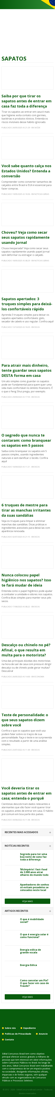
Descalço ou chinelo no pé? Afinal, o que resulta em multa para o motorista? (26, 649)
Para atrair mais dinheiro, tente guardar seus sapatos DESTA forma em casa (26, 370)
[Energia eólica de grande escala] (11, 953)
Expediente (29, 1028)
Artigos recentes (16, 911)
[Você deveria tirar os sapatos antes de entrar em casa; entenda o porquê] (27, 770)
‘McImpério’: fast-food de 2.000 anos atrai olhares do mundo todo (34, 872)
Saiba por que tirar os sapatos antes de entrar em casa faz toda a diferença (26, 101)
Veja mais (27, 901)
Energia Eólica (28, 965)
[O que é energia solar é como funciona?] (11, 938)
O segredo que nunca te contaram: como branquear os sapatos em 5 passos (26, 440)
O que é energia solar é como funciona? (34, 936)
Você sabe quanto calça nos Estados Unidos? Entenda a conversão (26, 170)
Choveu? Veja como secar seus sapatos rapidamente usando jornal (26, 237)
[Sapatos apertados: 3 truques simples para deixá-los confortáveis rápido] (27, 280)
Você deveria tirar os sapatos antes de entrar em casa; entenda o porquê (26, 793)
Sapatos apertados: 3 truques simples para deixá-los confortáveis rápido (27, 303)
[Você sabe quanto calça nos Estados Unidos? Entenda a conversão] (27, 147)
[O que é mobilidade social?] (11, 923)
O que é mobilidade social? (32, 921)
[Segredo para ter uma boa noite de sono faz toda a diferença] (11, 857)
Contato (9, 1039)
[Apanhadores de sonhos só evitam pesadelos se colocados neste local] (11, 888)
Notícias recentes (17, 845)
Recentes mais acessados (21, 832)
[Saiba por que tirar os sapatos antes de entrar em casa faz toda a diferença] (27, 78)
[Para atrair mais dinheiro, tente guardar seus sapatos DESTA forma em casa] (27, 347)
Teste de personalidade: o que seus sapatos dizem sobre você (25, 719)
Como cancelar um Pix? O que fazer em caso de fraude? (34, 983)
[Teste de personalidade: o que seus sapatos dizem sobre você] (27, 696)
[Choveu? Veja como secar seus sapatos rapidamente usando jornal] (27, 214)
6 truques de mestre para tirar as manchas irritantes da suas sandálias (26, 510)
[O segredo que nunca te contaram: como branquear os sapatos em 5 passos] (27, 417)
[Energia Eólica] (11, 968)
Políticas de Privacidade (18, 1033)
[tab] (27, 832)
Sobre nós (10, 1028)
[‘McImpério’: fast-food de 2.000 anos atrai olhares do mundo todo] (11, 873)
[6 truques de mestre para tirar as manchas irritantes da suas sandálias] (27, 487)
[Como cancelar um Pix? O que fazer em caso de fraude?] (11, 984)
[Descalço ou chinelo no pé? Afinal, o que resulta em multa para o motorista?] (27, 626)
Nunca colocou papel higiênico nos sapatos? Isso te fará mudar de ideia (26, 580)
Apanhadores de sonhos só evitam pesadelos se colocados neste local (34, 887)
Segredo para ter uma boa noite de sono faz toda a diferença (33, 856)
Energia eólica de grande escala (30, 951)
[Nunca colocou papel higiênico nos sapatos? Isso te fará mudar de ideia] (27, 557)
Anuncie (43, 1033)
